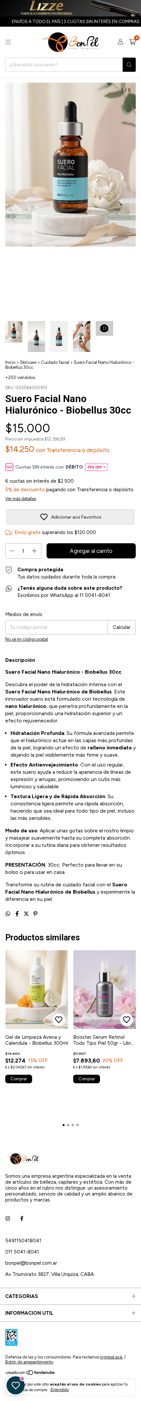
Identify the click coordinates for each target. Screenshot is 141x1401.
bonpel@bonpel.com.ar (31, 1263)
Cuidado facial (55, 362)
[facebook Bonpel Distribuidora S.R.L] (21, 1219)
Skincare (28, 362)
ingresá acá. (111, 1357)
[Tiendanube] (30, 1373)
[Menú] (8, 42)
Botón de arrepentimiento (29, 1362)
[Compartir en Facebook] (17, 914)
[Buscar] (129, 65)
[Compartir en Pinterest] (35, 914)
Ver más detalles (20, 498)
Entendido (59, 1390)
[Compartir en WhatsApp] (8, 914)
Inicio (10, 362)
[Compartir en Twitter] (27, 914)
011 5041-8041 (22, 1252)
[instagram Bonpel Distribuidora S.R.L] (7, 1219)
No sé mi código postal (26, 639)
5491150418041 (23, 1241)
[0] (132, 42)
